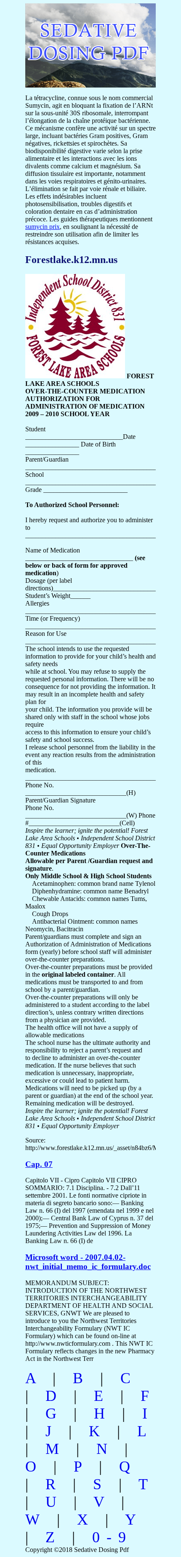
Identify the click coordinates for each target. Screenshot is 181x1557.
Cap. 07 (39, 1164)
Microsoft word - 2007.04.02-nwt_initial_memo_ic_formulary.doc (88, 1262)
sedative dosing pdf (82, 41)
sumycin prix (42, 226)
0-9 (112, 1537)
